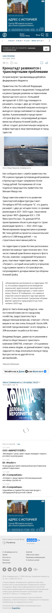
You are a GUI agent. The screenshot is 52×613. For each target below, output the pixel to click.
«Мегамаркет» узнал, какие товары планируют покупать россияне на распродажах (25, 454)
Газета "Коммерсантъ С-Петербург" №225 (20, 382)
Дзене (22, 371)
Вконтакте (38, 371)
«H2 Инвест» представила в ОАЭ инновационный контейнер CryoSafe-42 (22, 479)
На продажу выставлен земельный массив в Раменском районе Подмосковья (24, 467)
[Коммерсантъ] (5, 35)
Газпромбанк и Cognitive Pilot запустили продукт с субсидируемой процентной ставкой (22, 491)
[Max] (30, 569)
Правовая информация (35, 557)
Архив (5, 554)
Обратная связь (32, 554)
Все (19, 444)
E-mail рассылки (32, 560)
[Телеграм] (4, 569)
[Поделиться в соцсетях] (46, 62)
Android (29, 552)
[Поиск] (42, 35)
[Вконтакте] (9, 569)
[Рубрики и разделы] (47, 35)
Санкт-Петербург (9, 56)
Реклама (6, 560)
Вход (38, 35)
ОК (46, 48)
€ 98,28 (18, 40)
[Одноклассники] (20, 569)
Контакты (7, 557)
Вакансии (6, 562)
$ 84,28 (11, 40)
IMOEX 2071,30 (37, 40)
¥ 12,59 (26, 40)
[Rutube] (25, 569)
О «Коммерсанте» (10, 552)
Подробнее (16, 608)
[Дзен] (15, 569)
